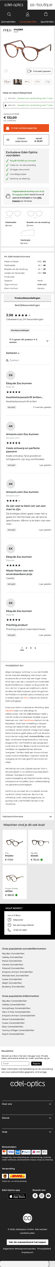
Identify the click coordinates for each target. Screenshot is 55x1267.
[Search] (9, 14)
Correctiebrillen (28, 21)
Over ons (7, 1104)
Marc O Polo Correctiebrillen (16, 1012)
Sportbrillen (47, 21)
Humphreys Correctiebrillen (16, 1008)
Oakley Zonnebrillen (12, 957)
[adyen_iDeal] (36, 1152)
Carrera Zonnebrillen (12, 964)
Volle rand (41, 284)
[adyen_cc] (4, 1152)
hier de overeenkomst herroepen (27, 1242)
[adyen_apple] (44, 1152)
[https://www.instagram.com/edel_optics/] (41, 1196)
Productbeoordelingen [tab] (27, 298)
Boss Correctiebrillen (12, 1026)
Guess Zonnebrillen (12, 979)
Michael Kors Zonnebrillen (15, 975)
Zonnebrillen (8, 21)
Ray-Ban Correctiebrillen (14, 1001)
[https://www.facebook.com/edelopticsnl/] (35, 1196)
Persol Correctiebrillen (13, 1019)
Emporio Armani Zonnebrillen (17, 972)
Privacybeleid (44, 1248)
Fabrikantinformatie (13, 816)
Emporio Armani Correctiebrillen (18, 1015)
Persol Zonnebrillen (12, 961)
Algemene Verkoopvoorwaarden (19, 1248)
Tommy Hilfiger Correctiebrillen (18, 1030)
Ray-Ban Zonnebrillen (13, 953)
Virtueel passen (42, 71)
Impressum (27, 1252)
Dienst (5, 1118)
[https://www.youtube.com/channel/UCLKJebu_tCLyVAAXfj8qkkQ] (48, 1196)
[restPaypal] (26, 1152)
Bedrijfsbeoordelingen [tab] (27, 305)
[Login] (27, 14)
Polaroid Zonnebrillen (13, 968)
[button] (14, 5)
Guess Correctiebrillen (13, 1023)
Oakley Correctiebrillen (13, 1004)
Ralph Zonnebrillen (12, 983)
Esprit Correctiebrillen (13, 1034)
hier (44, 1072)
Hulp (4, 1131)
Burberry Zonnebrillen (13, 986)
